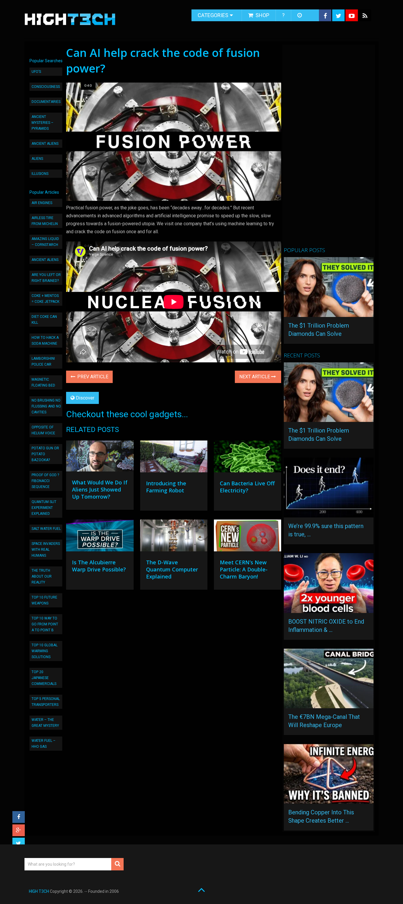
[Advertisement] (328, 148)
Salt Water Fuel (46, 529)
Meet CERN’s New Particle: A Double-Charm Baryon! (244, 569)
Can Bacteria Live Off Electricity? (247, 487)
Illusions (40, 174)
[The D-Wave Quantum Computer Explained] (173, 537)
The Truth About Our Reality (42, 576)
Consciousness (46, 87)
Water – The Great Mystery (45, 723)
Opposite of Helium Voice (43, 430)
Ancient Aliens (45, 144)
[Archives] (300, 15)
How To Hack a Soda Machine (45, 341)
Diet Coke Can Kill (44, 320)
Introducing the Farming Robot (166, 487)
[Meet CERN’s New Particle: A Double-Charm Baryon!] (247, 537)
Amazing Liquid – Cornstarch (45, 242)
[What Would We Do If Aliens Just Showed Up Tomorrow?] (99, 457)
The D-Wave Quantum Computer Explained (172, 569)
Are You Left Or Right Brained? (46, 278)
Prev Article (92, 376)
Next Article (255, 376)
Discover (85, 398)
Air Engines (42, 203)
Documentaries (46, 102)
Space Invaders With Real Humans (46, 550)
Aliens (37, 159)
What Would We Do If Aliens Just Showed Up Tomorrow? (99, 489)
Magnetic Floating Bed (43, 382)
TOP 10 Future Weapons (44, 600)
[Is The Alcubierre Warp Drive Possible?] (99, 537)
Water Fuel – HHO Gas (43, 744)
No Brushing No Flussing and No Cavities (46, 406)
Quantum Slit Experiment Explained (44, 508)
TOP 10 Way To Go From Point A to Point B (45, 624)
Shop (261, 15)
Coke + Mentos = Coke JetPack (45, 299)
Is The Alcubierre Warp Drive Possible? (99, 566)
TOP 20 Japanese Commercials (44, 678)
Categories (213, 15)
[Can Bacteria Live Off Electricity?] (247, 458)
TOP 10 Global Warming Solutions (45, 651)
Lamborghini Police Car (43, 361)
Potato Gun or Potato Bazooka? (45, 454)
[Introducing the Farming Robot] (173, 458)
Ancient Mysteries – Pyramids (42, 123)
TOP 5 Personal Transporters (46, 702)
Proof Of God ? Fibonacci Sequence (45, 481)
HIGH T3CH (39, 891)
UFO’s (36, 72)
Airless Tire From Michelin (45, 221)
